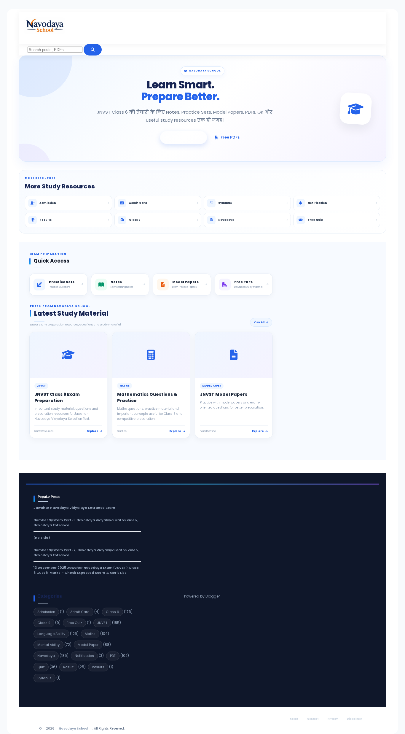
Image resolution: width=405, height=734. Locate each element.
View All (259, 322)
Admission (46, 611)
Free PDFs (230, 137)
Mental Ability (48, 644)
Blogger (212, 596)
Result (68, 667)
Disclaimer (354, 719)
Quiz (41, 667)
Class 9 (43, 622)
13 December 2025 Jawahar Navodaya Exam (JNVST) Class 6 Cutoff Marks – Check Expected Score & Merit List (86, 570)
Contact (312, 719)
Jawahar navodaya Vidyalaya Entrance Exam (74, 507)
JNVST (102, 622)
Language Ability (51, 633)
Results (98, 667)
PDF (113, 655)
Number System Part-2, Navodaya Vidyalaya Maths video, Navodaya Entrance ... (86, 552)
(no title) (42, 537)
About (294, 719)
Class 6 (112, 611)
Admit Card (80, 611)
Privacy (333, 719)
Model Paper (88, 644)
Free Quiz (74, 622)
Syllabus (44, 678)
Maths (90, 633)
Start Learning (186, 137)
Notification (84, 655)
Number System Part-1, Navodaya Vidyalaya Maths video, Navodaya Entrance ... (86, 523)
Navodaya (46, 655)
